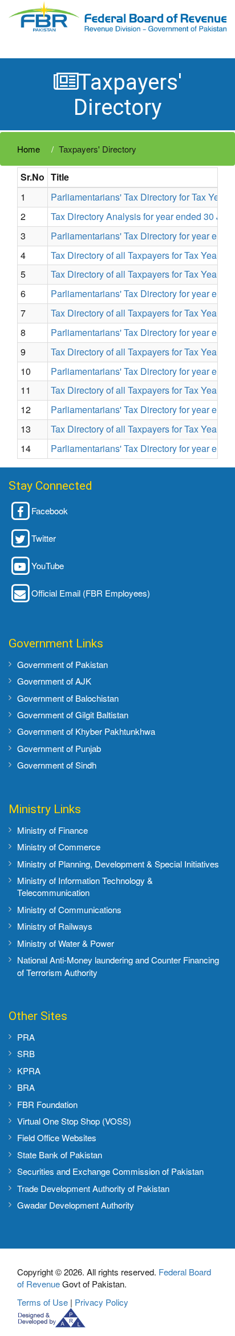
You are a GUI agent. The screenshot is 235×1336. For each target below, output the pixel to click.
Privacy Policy (101, 1302)
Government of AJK (54, 681)
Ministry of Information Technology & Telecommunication (85, 886)
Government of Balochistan (68, 698)
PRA (26, 1037)
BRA (26, 1087)
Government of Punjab (59, 748)
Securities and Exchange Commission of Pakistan (110, 1171)
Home (28, 149)
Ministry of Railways (54, 926)
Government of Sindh (56, 765)
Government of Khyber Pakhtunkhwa (86, 731)
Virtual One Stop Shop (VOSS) (74, 1121)
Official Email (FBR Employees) (90, 593)
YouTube (47, 565)
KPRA (28, 1071)
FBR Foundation (47, 1104)
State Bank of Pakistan (59, 1155)
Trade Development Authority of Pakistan (93, 1188)
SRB (26, 1053)
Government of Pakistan (62, 664)
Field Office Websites (56, 1137)
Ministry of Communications (69, 909)
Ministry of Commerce (58, 847)
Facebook (49, 511)
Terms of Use (42, 1302)
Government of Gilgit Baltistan (72, 715)
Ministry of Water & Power (65, 943)
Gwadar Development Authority (75, 1205)
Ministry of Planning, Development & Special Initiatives (118, 864)
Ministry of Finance (52, 830)
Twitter (43, 538)
